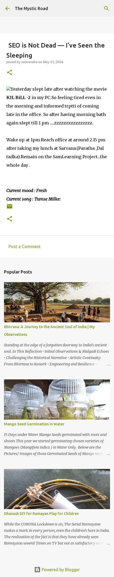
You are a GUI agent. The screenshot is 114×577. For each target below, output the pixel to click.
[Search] (106, 8)
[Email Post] (9, 208)
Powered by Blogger (60, 569)
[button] (9, 72)
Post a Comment (24, 246)
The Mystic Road (31, 8)
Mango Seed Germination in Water (34, 424)
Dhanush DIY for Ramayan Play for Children (41, 513)
